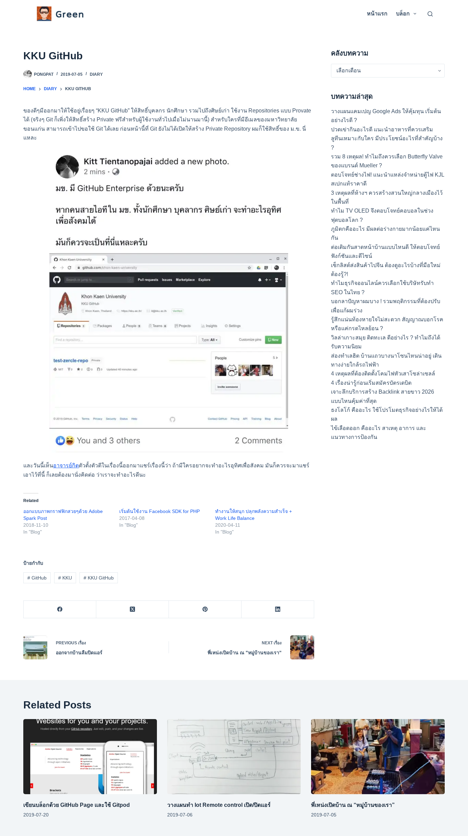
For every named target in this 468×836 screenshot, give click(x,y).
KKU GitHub (99, 578)
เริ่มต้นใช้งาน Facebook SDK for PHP (159, 511)
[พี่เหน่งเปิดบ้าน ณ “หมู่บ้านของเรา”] (378, 756)
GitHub (37, 578)
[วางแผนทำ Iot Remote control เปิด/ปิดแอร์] (234, 756)
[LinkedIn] (278, 609)
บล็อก (403, 13)
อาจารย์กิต (66, 465)
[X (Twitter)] (132, 609)
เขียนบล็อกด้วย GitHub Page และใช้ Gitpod (76, 805)
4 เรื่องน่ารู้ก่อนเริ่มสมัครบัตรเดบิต (371, 383)
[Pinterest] (205, 609)
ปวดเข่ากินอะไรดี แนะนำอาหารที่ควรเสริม (382, 129)
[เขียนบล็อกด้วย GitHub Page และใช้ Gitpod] (90, 756)
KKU (65, 578)
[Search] (430, 13)
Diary (96, 74)
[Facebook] (60, 609)
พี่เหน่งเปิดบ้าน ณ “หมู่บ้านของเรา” (353, 805)
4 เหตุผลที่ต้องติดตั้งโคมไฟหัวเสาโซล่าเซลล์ (383, 374)
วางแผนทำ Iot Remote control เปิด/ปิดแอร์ (219, 805)
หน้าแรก (377, 13)
